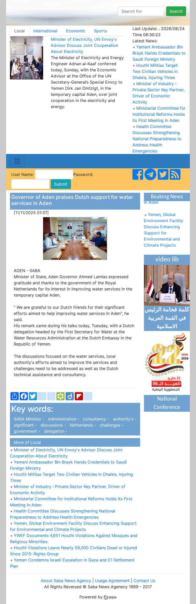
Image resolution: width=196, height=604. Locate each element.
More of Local (26, 442)
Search (176, 11)
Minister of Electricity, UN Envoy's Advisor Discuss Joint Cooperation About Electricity (84, 45)
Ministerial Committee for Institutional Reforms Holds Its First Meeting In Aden (159, 114)
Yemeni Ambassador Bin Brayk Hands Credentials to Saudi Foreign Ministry (159, 53)
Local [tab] (19, 30)
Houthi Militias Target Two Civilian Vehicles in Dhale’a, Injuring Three (155, 71)
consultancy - (95, 418)
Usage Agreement (112, 580)
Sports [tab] (100, 30)
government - (26, 431)
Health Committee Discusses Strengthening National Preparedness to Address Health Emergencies (156, 138)
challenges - (110, 425)
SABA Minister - (28, 418)
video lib (167, 259)
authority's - (124, 418)
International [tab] (45, 30)
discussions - (52, 425)
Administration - (62, 418)
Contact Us (144, 580)
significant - (24, 425)
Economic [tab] (75, 30)
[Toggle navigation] (17, 161)
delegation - (54, 431)
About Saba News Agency (66, 580)
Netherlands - (82, 425)
